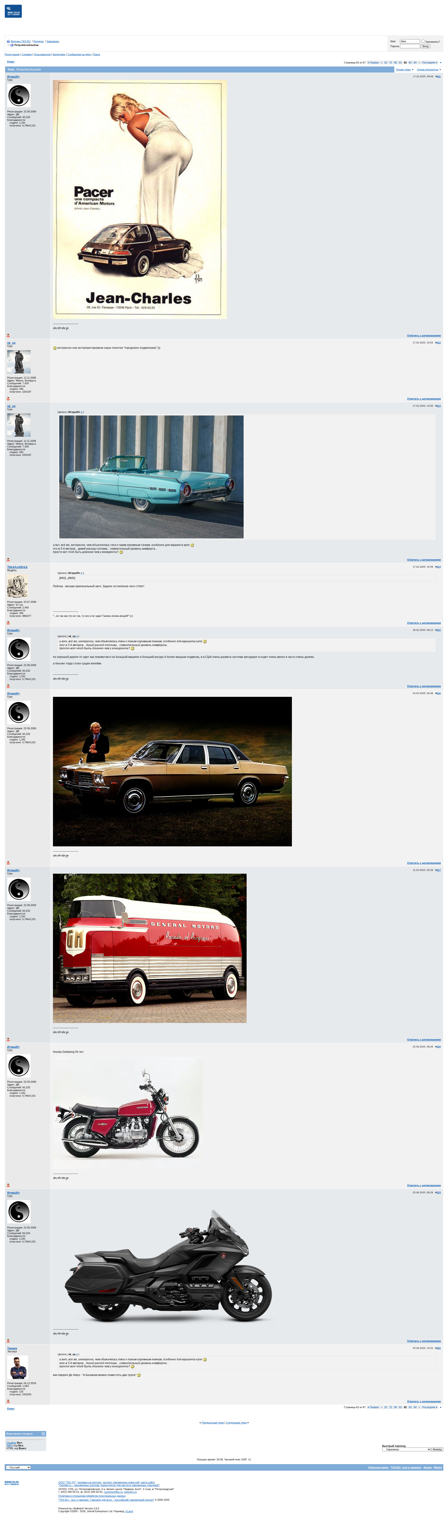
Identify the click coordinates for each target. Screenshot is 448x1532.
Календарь (59, 54)
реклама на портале (89, 1482)
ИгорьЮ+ (13, 76)
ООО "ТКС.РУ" (67, 1482)
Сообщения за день (79, 54)
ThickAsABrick (17, 567)
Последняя (429, 62)
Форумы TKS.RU (21, 41)
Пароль (394, 46)
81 (400, 62)
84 (415, 62)
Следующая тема (236, 1422)
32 (385, 62)
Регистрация (12, 54)
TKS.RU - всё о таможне (406, 1467)
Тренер (12, 1348)
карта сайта (148, 1482)
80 (395, 62)
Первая (373, 62)
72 (390, 62)
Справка (27, 54)
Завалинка (52, 41)
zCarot (129, 1511)
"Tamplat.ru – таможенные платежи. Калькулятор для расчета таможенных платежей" (108, 1485)
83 (410, 62)
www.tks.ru (130, 1491)
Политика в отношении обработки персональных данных (92, 1495)
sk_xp (11, 343)
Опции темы (403, 69)
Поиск (96, 54)
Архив (428, 1467)
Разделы (38, 41)
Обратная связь (378, 1467)
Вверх (438, 1467)
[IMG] (10, 1445)
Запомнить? (432, 41)
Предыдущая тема (213, 1422)
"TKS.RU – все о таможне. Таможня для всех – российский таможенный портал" (106, 1499)
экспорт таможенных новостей (121, 1482)
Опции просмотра (427, 69)
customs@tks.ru (113, 1491)
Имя (393, 41)
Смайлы (11, 1442)
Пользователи (42, 54)
